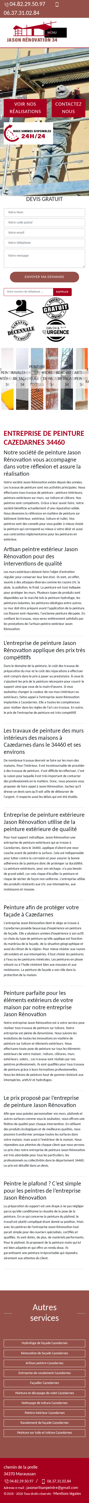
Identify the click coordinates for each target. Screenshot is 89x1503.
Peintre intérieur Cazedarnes (45, 1413)
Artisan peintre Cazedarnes (44, 1363)
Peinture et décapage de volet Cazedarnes (44, 1393)
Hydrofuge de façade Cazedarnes (44, 1343)
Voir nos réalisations (25, 108)
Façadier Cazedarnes (44, 1383)
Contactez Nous (68, 108)
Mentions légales (67, 1494)
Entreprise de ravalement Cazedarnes (45, 1373)
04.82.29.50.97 (27, 4)
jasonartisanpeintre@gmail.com (52, 1488)
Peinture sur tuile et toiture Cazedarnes (44, 1433)
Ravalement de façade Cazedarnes (44, 1423)
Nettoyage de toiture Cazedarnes (44, 1403)
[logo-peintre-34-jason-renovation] (32, 32)
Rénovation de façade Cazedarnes (44, 1353)
